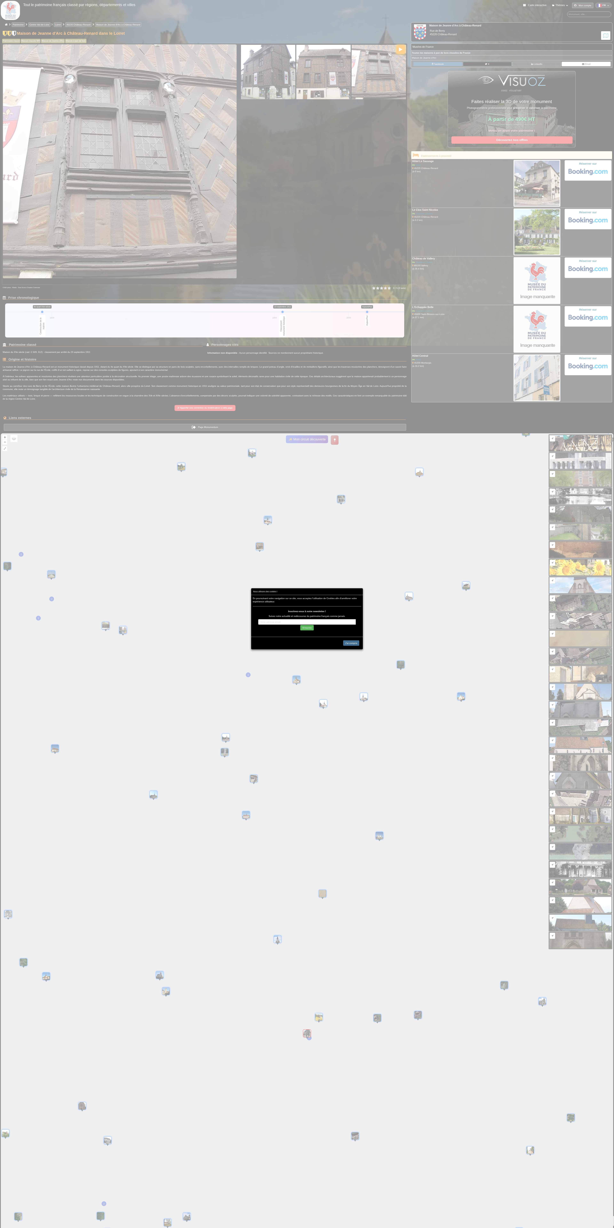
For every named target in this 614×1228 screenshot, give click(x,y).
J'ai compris (351, 643)
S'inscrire (307, 627)
